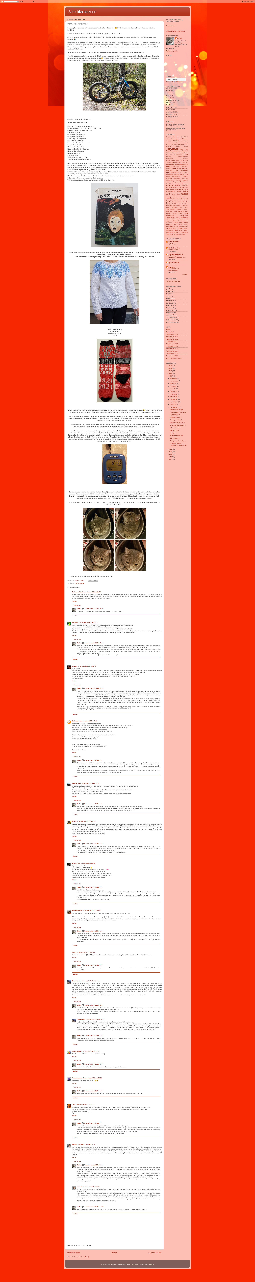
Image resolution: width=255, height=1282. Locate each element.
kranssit (168, 176)
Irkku (74, 1144)
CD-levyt (168, 146)
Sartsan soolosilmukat (173, 281)
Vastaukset (77, 605)
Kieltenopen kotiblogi (175, 254)
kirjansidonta (169, 170)
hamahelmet (175, 153)
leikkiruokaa (184, 184)
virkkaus (169, 228)
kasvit (168, 166)
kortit (171, 174)
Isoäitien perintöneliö (176, 435)
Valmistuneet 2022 (172, 346)
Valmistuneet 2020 (172, 341)
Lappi (174, 182)
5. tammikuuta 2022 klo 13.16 (90, 981)
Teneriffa (172, 219)
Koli (180, 172)
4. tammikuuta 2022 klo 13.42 (88, 622)
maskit (186, 187)
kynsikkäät (169, 178)
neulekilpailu (169, 196)
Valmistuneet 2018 (172, 336)
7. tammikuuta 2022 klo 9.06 (93, 1165)
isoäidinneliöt (185, 158)
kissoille (173, 172)
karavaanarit (182, 164)
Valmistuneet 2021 (172, 344)
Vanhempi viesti (155, 1253)
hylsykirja (168, 156)
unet (186, 221)
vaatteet (175, 222)
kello (178, 166)
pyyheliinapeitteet (180, 203)
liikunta (177, 185)
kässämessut (169, 180)
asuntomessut (169, 142)
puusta (174, 203)
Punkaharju (169, 203)
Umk (182, 221)
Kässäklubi (185, 178)
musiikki (185, 191)
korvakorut (176, 174)
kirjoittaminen (184, 170)
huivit (186, 154)
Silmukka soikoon (82, 12)
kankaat (177, 164)
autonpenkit (185, 142)
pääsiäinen (169, 205)
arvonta (168, 141)
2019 (170, 454)
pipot (177, 202)
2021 (170, 449)
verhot (168, 226)
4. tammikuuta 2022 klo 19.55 (89, 783)
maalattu (181, 187)
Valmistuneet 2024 (172, 351)
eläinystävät (172, 149)
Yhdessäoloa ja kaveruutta (178, 412)
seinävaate (169, 211)
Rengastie (185, 205)
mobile (186, 189)
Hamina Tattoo (183, 153)
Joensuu (168, 162)
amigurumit (177, 139)
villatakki (185, 226)
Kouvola (185, 174)
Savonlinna (185, 209)
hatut (167, 154)
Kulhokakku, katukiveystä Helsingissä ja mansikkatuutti (176, 256)
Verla (171, 226)
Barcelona (174, 144)
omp (187, 196)
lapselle (179, 182)
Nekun (178, 194)
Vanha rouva (76, 1051)
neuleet (184, 194)
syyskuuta (173, 386)
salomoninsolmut (170, 209)
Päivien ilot (76, 783)
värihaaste (178, 230)
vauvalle (180, 224)
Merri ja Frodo (174, 430)
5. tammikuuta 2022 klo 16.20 (92, 1078)
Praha (186, 202)
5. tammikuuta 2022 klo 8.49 (93, 760)
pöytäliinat (175, 205)
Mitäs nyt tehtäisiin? (176, 420)
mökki (168, 194)
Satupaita (178, 209)
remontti (180, 205)
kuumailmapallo (175, 176)
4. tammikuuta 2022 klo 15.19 (93, 608)
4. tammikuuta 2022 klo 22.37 (86, 821)
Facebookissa (170, 26)
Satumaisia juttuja (175, 428)
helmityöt (178, 154)
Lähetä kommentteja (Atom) (80, 1257)
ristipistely (174, 207)
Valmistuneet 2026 (172, 356)
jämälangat (178, 162)
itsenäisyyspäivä (170, 160)
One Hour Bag (177, 198)
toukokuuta (174, 396)
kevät (179, 168)
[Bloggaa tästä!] (91, 581)
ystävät (168, 234)
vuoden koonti (79, 583)
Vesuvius (176, 226)
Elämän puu (184, 149)
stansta (74, 666)
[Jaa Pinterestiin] (97, 581)
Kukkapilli (171, 267)
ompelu (169, 198)
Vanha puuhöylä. (173, 249)
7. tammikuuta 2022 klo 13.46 (90, 1187)
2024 (170, 371)
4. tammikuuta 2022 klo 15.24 (93, 643)
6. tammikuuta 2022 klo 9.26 (93, 1005)
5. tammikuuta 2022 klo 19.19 (85, 1104)
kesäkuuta (173, 394)
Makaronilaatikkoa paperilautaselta (173, 269)
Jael (73, 1104)
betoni (179, 144)
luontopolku (174, 187)
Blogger (151, 1264)
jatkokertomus (184, 160)
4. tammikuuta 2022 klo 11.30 (91, 592)
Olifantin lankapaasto (178, 196)
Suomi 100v (177, 213)
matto (167, 189)
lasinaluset (185, 182)
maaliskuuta (174, 402)
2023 (170, 373)
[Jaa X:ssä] (93, 581)
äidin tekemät (174, 234)
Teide (167, 219)
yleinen (176, 232)
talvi (173, 217)
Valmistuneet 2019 (172, 339)
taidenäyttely (184, 215)
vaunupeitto (174, 224)
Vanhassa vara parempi (177, 422)
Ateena (177, 142)
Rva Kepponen (77, 910)
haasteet (185, 151)
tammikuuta (174, 407)
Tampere (177, 217)
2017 (170, 459)
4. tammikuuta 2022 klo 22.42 (85, 863)
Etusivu (114, 1253)
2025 (170, 368)
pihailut (168, 202)
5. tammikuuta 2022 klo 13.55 (90, 1051)
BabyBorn (168, 144)
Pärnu (186, 203)
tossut (176, 219)
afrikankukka (169, 138)
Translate (181, 82)
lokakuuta (173, 383)
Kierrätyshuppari (175, 414)
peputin (186, 200)
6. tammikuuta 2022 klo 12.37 (85, 1144)
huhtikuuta (173, 399)
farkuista (175, 151)
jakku (177, 160)
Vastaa (74, 601)
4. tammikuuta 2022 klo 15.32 (93, 688)
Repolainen (76, 981)
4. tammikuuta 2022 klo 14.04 (87, 666)
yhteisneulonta (169, 232)
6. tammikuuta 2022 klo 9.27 (93, 1064)
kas (187, 164)
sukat (180, 211)
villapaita (181, 226)
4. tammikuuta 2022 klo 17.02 (87, 721)
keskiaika (168, 168)
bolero (186, 144)
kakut (183, 162)
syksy (186, 213)
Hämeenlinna (169, 158)
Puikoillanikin (76, 592)
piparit (173, 201)
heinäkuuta (174, 391)
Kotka (181, 174)
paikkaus (185, 198)
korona (168, 174)
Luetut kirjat (170, 332)
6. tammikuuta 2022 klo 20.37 (94, 1019)
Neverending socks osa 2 (178, 425)
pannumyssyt (169, 200)
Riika (167, 207)
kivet (178, 172)
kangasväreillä (170, 164)
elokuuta (173, 389)
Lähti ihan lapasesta (176, 417)
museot (178, 191)
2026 (170, 365)
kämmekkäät (177, 178)
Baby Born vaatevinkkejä (174, 358)
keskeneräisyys (184, 166)
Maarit (74, 952)
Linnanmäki (185, 185)
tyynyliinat (173, 221)
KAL (186, 162)
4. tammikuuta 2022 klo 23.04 (92, 910)
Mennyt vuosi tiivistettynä (177, 441)
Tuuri (186, 219)
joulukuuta (173, 378)
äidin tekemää (181, 234)
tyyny (167, 220)
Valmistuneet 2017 (172, 334)
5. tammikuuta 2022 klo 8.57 (93, 843)
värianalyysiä (169, 230)
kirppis (168, 172)
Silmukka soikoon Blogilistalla (175, 31)
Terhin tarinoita (173, 262)
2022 (170, 376)
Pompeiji (182, 201)
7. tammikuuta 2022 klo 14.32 (93, 1207)
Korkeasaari (185, 172)
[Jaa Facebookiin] (95, 581)
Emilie (74, 821)
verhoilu (186, 224)
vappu (168, 224)
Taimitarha (169, 217)
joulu (173, 162)
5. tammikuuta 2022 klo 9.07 (93, 965)
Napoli (173, 194)
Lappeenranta (169, 182)
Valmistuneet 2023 (172, 348)
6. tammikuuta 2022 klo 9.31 (93, 1123)
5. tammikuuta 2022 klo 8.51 (93, 804)
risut (181, 207)
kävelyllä (178, 180)
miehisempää (179, 189)
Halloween (168, 153)
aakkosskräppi (184, 137)
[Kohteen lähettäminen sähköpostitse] (89, 581)
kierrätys (185, 168)
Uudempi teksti (73, 1253)
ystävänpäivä (184, 232)
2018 (170, 457)
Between (75, 622)
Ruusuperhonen (173, 241)
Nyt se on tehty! (174, 438)
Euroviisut (169, 151)
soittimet (175, 211)
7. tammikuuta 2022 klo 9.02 (93, 1035)
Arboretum (185, 139)
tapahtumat (184, 217)
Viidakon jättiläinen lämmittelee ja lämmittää (178, 444)
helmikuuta (173, 404)
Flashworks (134, 1264)
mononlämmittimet (170, 191)
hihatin (182, 154)
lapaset (185, 180)
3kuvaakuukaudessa (172, 137)
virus (174, 228)
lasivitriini (168, 183)
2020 (170, 451)
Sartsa (79, 608)
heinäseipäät (172, 154)
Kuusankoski (184, 176)
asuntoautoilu (184, 141)
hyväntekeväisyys (183, 156)
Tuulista (170, 243)
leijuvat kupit (175, 183)
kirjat (176, 170)
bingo (182, 144)
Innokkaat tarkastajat (176, 409)
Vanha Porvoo (183, 222)
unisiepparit (169, 222)
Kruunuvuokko (77, 1078)
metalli (172, 189)
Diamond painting (181, 146)
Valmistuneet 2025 (172, 353)
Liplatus (75, 721)
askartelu (176, 141)
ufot (178, 220)
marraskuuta (174, 381)
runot (186, 207)
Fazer (180, 151)
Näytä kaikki (185, 274)
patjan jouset (178, 200)
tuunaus (181, 219)
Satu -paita (173, 433)
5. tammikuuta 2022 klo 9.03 (93, 931)
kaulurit (173, 166)
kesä (174, 168)
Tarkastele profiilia (172, 51)
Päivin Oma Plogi (174, 248)
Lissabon (168, 187)
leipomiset (169, 185)
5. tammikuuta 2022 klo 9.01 (93, 887)
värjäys (186, 230)
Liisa (74, 863)
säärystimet (170, 215)
